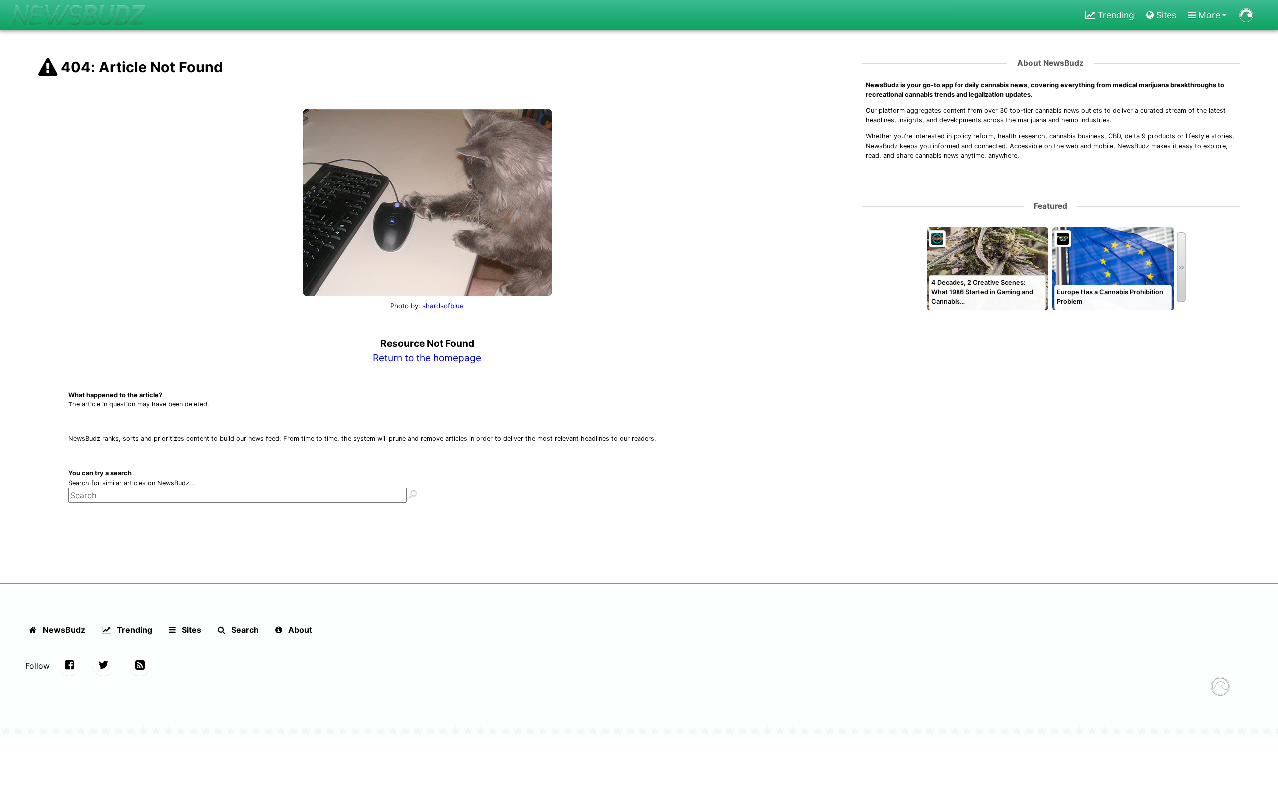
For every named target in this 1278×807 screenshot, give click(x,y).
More (1208, 15)
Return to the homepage (427, 358)
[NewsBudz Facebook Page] (69, 665)
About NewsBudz (1050, 63)
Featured (1050, 206)
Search (244, 630)
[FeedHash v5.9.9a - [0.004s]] (1220, 688)
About (299, 630)
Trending (1114, 15)
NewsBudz (63, 630)
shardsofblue (443, 306)
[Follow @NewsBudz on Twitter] (103, 665)
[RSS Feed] (140, 665)
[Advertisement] (1051, 449)
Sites (1165, 15)
